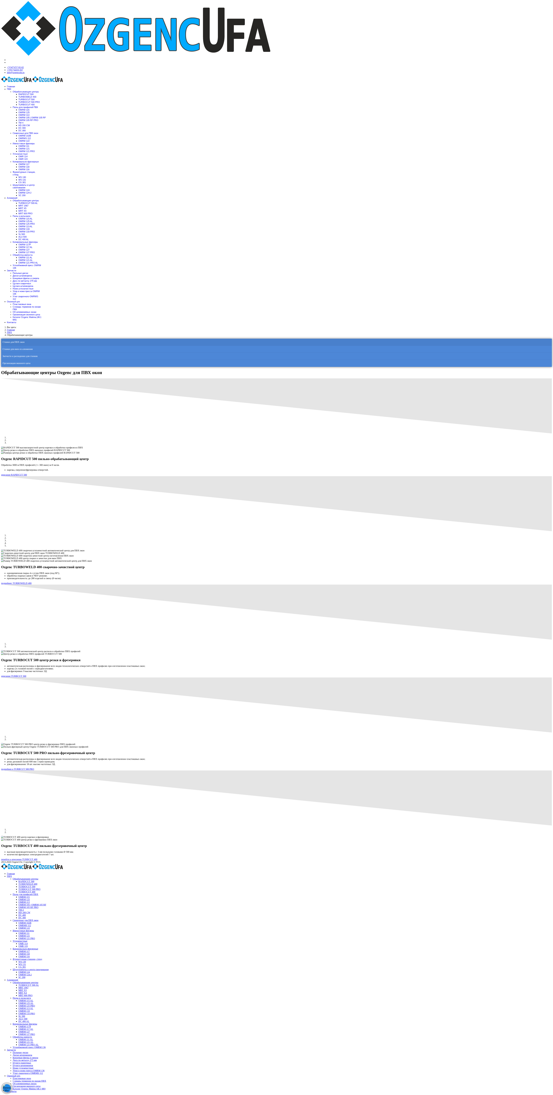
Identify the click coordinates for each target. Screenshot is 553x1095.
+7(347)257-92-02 (15, 67)
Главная (11, 86)
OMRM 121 (24, 148)
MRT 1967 (23, 205)
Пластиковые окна (22, 304)
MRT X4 (22, 211)
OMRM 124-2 (24, 192)
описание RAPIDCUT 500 (14, 475)
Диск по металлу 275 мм (25, 281)
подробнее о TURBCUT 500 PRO (17, 769)
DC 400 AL (23, 239)
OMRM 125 (24, 112)
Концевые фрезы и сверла (26, 278)
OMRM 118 (23, 167)
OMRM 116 (23, 169)
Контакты (11, 322)
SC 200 (21, 195)
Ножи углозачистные (23, 288)
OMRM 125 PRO (26, 224)
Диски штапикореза (22, 275)
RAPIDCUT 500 (26, 94)
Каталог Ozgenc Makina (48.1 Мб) (29, 1089)
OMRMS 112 (24, 138)
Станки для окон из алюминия (18, 349)
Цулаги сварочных (22, 283)
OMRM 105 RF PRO (28, 120)
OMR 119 (23, 159)
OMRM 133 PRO (26, 231)
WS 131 (22, 180)
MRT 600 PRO (25, 213)
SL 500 (21, 234)
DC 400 (22, 128)
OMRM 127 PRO (26, 252)
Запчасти (11, 270)
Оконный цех (13, 301)
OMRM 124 (24, 190)
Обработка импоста (22, 255)
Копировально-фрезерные (26, 161)
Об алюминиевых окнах (24, 312)
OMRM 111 (23, 146)
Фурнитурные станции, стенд (27, 959)
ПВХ (9, 89)
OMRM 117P (24, 244)
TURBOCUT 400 (26, 104)
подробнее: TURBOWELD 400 (16, 583)
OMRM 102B (24, 135)
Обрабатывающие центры (26, 91)
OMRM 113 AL (25, 226)
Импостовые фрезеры (24, 143)
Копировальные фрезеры (25, 242)
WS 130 (22, 177)
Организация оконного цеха (26, 314)
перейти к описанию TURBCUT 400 (19, 859)
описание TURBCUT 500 (13, 676)
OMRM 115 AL (25, 218)
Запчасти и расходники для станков (20, 356)
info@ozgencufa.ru (15, 72)
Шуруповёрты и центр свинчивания (24, 186)
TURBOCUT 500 (26, 99)
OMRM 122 (24, 141)
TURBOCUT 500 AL (28, 203)
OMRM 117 (23, 164)
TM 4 (20, 123)
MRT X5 (22, 208)
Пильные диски (20, 273)
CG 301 (22, 182)
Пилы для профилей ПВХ (25, 107)
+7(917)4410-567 (15, 70)
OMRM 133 (24, 229)
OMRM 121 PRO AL (28, 262)
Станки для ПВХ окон (14, 342)
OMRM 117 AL (25, 247)
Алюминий (12, 198)
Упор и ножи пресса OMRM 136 (28, 1070)
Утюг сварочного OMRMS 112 (28, 1073)
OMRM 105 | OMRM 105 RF (32, 117)
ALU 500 (22, 237)
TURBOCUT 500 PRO (29, 102)
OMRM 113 (23, 115)
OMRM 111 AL (25, 257)
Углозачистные (20, 154)
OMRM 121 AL (25, 260)
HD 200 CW (24, 125)
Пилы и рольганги (21, 216)
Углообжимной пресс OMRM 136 (29, 1047)
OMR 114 (23, 156)
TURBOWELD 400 (27, 97)
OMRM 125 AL (25, 221)
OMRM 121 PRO (26, 151)
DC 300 (22, 130)
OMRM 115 (23, 110)
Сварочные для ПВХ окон (25, 133)
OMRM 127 (24, 250)
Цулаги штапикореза (23, 286)
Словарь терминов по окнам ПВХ (29, 1081)
